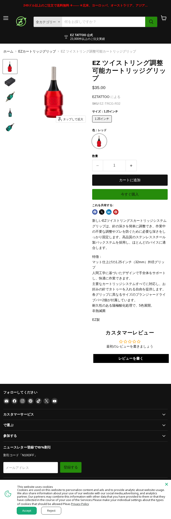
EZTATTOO (101, 97)
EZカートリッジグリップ (37, 51)
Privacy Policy (80, 504)
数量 (95, 156)
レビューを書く (130, 358)
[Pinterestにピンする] (115, 212)
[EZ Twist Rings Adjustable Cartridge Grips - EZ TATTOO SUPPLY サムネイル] (10, 66)
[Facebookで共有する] (95, 212)
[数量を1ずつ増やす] (131, 165)
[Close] (166, 484)
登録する (71, 467)
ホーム (8, 51)
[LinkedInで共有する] (109, 212)
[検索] (151, 22)
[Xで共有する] (101, 212)
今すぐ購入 (130, 194)
